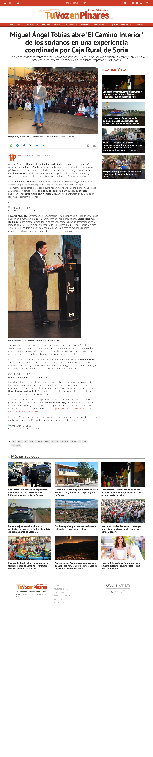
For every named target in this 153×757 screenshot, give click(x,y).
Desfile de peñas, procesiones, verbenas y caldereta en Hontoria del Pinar (75, 528)
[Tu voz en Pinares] (76, 14)
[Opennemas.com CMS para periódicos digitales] (118, 588)
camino (73, 441)
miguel (47, 441)
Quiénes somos (60, 592)
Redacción (23, 155)
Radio (19, 24)
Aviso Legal (58, 599)
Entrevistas (85, 24)
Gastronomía (99, 24)
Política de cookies (61, 589)
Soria (31, 441)
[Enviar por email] (94, 145)
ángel (85, 441)
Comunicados (59, 603)
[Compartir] (122, 3)
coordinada (16, 445)
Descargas (138, 24)
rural (20, 441)
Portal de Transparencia (63, 596)
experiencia (64, 441)
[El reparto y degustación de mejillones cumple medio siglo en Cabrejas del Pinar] (123, 167)
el (79, 441)
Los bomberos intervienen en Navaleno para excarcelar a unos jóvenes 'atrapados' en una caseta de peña (122, 94)
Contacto (57, 585)
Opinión (125, 24)
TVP (11, 24)
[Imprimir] (88, 145)
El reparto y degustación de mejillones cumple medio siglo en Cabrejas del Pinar (122, 174)
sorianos (55, 441)
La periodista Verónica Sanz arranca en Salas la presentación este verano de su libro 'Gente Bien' (121, 565)
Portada (30, 24)
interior (39, 441)
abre (13, 441)
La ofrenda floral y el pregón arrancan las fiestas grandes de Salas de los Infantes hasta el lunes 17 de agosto (28, 565)
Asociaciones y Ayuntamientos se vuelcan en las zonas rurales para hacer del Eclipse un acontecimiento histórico (76, 565)
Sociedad (70, 24)
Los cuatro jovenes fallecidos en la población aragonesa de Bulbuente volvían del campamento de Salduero (121, 121)
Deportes (114, 24)
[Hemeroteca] (147, 3)
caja (26, 441)
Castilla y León (43, 24)
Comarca (57, 24)
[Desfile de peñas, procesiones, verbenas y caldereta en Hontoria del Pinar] (76, 511)
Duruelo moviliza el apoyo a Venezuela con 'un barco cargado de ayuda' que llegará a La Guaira (76, 492)
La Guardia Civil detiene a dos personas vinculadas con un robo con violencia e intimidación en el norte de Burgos (27, 492)
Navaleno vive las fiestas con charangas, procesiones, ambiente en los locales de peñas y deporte (121, 529)
